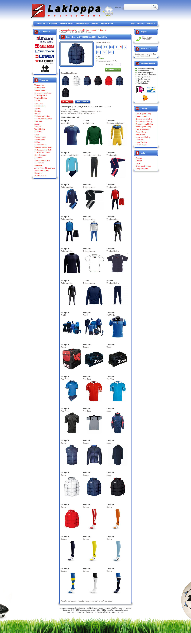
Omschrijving (67, 102)
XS (111, 47)
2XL (104, 52)
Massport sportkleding (144, 122)
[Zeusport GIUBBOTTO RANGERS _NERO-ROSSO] (98, 81)
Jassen (37, 124)
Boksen (37, 108)
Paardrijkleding (39, 137)
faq (116, 608)
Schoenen (38, 158)
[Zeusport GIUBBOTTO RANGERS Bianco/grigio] (77, 81)
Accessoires (39, 163)
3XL (111, 52)
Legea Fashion (141, 142)
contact (151, 23)
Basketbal (38, 132)
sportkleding (66, 23)
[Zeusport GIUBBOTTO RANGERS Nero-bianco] (66, 93)
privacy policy (111, 612)
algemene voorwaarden (75, 612)
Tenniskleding (39, 129)
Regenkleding (39, 140)
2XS (105, 47)
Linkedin (139, 161)
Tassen (37, 114)
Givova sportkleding (143, 114)
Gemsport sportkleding (144, 124)
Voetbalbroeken (40, 90)
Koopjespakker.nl (142, 169)
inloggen (121, 612)
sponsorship (107, 23)
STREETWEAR (40, 145)
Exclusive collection (42, 116)
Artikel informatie (82, 102)
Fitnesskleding (39, 106)
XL (98, 52)
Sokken (37, 142)
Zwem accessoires (41, 171)
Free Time (38, 121)
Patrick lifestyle (141, 132)
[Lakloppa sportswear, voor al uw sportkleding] (66, 18)
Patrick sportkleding (143, 127)
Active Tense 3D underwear (44, 168)
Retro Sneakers (40, 155)
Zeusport (103, 30)
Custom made (141, 145)
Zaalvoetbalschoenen (42, 152)
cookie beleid (100, 612)
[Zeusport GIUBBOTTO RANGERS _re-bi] (109, 81)
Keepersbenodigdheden (43, 93)
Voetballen (38, 165)
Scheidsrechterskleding (43, 119)
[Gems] (45, 47)
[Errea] (45, 69)
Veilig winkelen (144, 77)
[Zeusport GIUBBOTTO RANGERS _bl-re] (87, 81)
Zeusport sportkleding (144, 119)
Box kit (37, 101)
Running (37, 111)
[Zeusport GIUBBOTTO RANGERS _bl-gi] (120, 81)
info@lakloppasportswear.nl (117, 610)
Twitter (138, 163)
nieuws (94, 23)
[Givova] (45, 52)
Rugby (36, 134)
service (141, 23)
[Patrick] (45, 62)
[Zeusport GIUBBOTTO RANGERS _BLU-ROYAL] (66, 81)
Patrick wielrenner (142, 129)
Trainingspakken (40, 95)
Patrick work (140, 134)
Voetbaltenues (39, 88)
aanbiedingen (82, 23)
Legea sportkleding (143, 137)
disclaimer (89, 612)
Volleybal (37, 127)
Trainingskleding (40, 98)
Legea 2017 (140, 140)
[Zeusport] (45, 40)
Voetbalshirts (39, 85)
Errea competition (142, 116)
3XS (99, 47)
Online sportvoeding (143, 166)
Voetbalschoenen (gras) (43, 147)
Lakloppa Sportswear (69, 30)
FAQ (132, 23)
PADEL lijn (38, 103)
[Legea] (45, 57)
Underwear (38, 173)
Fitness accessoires (42, 160)
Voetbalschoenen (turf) (42, 150)
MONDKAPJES (40, 176)
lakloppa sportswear (46, 23)
